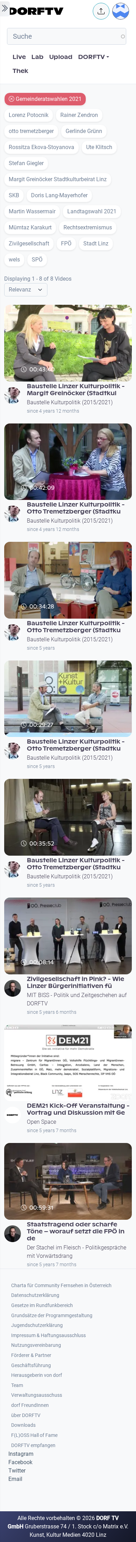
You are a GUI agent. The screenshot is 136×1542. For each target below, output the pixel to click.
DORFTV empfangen (33, 1445)
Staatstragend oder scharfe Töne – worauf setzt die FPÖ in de (75, 1231)
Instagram (20, 1454)
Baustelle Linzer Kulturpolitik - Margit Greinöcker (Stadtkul (76, 390)
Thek (20, 71)
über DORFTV (25, 1415)
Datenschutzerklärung (35, 1295)
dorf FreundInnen (30, 1405)
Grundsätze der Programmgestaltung (51, 1316)
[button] (101, 11)
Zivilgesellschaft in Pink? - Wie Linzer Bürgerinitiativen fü (75, 982)
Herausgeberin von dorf (36, 1375)
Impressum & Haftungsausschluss (48, 1335)
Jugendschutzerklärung (37, 1325)
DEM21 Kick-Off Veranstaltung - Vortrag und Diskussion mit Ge (78, 1109)
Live (19, 57)
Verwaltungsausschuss (36, 1395)
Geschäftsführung (31, 1365)
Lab (37, 57)
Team (17, 1385)
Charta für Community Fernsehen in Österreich (61, 1286)
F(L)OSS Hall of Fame (34, 1435)
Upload (61, 57)
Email (15, 1479)
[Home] (48, 11)
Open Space (41, 1122)
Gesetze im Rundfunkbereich (42, 1305)
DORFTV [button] (91, 57)
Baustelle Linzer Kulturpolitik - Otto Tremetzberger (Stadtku (76, 508)
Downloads (23, 1425)
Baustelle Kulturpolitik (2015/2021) (70, 402)
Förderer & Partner (31, 1355)
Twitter (16, 1470)
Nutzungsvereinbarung (36, 1345)
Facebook (20, 1462)
